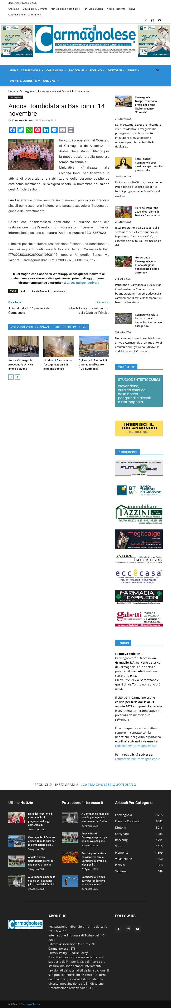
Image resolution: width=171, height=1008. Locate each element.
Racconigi (76, 70)
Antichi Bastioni (40, 291)
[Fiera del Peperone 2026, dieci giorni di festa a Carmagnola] (123, 212)
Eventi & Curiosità (23, 81)
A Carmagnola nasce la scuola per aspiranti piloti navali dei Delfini (41, 881)
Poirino (96, 70)
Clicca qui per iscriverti (83, 282)
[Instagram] (153, 20)
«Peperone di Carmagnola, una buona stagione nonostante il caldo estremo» (147, 265)
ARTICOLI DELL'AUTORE (70, 327)
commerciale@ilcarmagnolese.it (137, 759)
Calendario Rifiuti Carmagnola (24, 14)
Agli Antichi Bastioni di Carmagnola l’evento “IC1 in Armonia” (93, 364)
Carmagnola (30, 70)
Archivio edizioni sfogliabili (65, 8)
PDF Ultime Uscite (93, 8)
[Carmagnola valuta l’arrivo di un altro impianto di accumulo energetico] (123, 318)
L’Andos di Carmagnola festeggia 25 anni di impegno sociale (57, 364)
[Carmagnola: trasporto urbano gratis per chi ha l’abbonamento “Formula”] (123, 101)
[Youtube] (159, 20)
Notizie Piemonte (116, 8)
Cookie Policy (79, 953)
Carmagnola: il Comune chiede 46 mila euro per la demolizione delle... (41, 841)
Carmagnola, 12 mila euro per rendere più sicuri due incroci (94, 881)
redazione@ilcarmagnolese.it (135, 746)
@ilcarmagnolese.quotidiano (106, 784)
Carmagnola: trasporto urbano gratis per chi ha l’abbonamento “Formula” (146, 105)
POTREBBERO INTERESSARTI (30, 327)
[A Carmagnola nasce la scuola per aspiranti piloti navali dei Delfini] (16, 881)
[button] (158, 70)
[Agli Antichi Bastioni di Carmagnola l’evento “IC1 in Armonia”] (94, 346)
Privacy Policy (57, 953)
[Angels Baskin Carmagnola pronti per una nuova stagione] (16, 861)
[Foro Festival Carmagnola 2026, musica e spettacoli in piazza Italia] (123, 163)
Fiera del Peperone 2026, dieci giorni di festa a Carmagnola (147, 211)
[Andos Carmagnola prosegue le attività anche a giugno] (23, 346)
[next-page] (17, 377)
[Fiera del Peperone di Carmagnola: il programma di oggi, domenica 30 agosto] (16, 817)
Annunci (49, 81)
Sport (132, 70)
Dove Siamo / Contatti (35, 8)
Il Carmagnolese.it (29, 1004)
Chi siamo (13, 8)
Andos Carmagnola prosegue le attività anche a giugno (20, 364)
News (132, 8)
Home (14, 70)
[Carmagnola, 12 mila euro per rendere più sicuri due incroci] (70, 881)
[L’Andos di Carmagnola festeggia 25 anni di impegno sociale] (58, 346)
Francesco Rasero (22, 120)
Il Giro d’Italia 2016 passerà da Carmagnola (29, 310)
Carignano (54, 70)
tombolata (59, 291)
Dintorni (115, 70)
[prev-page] (11, 377)
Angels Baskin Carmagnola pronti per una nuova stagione (41, 861)
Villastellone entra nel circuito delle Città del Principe (88, 310)
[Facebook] (146, 20)
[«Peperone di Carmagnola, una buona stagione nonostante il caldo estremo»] (123, 261)
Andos (23, 291)
